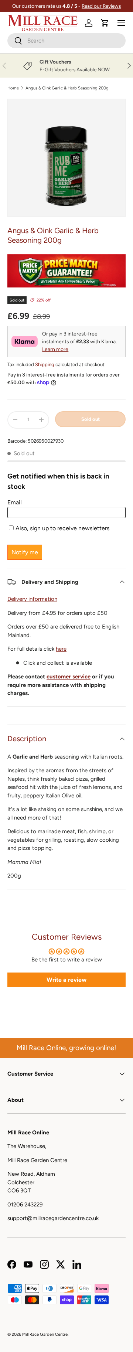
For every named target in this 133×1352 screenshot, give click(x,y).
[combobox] (66, 40)
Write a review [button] (66, 979)
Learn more (55, 349)
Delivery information (32, 599)
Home (13, 88)
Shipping (44, 364)
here (61, 649)
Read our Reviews (101, 6)
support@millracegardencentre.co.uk (53, 1218)
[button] (105, 23)
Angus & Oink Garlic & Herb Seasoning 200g (67, 88)
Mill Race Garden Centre (45, 1334)
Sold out (90, 419)
